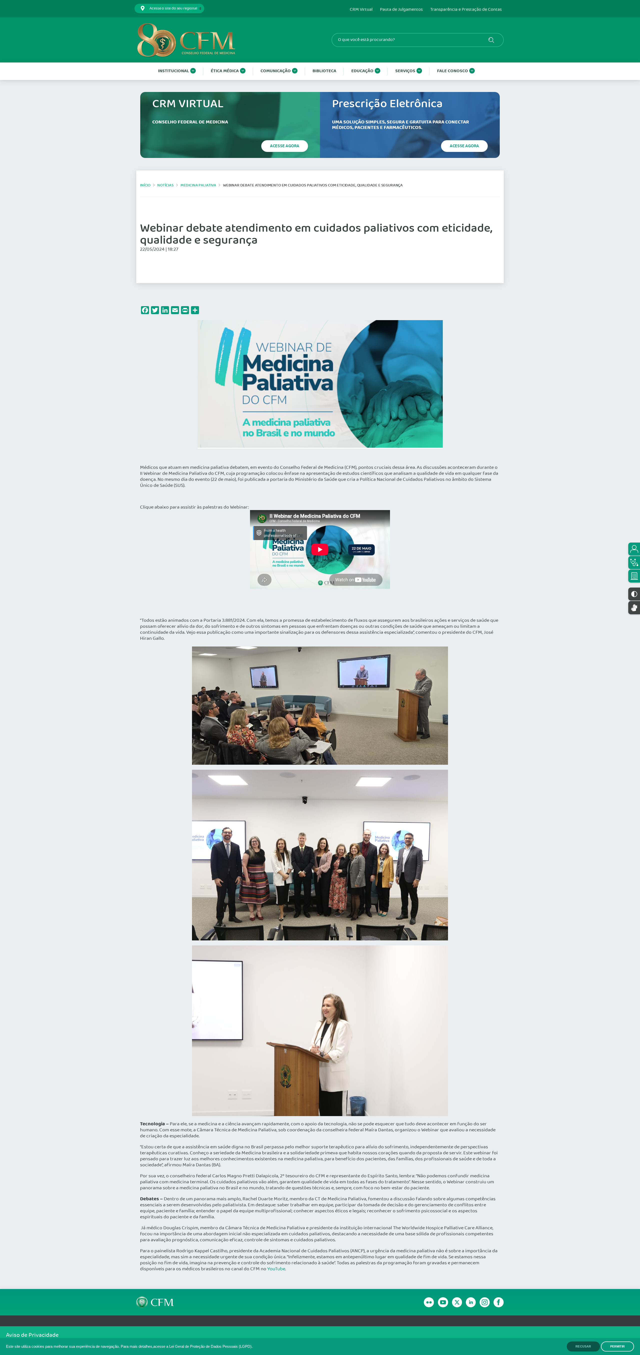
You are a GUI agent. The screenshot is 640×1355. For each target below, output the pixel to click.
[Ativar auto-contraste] (634, 594)
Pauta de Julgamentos (401, 9)
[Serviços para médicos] (634, 562)
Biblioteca (324, 71)
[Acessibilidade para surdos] (634, 607)
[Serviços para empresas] (634, 576)
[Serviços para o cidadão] (634, 549)
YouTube (276, 1269)
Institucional (173, 71)
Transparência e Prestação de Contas (466, 9)
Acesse (284, 145)
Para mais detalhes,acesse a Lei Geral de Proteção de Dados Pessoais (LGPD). (186, 1347)
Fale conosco (452, 71)
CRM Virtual (361, 9)
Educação (362, 71)
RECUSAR (583, 1346)
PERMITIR (617, 1346)
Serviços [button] (405, 71)
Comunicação (275, 71)
